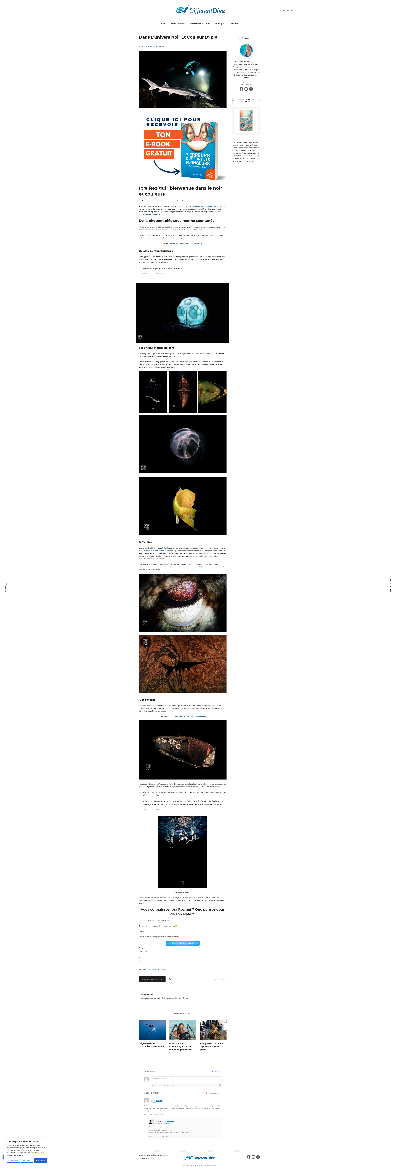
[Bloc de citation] (170, 1085)
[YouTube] (246, 89)
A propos (233, 24)
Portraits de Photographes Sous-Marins (187, 243)
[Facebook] (241, 89)
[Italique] (155, 1085)
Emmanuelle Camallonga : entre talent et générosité (180, 1046)
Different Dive (160, 1121)
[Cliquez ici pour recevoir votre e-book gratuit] (183, 148)
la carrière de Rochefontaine (201, 206)
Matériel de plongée (158, 969)
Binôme (143, 969)
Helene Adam (146, 995)
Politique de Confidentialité (209, 1165)
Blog (163, 24)
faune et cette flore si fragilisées (151, 551)
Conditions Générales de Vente (191, 1165)
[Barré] (161, 1085)
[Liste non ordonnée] (167, 1085)
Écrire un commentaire (152, 979)
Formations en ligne (200, 24)
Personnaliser (13, 1160)
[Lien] (173, 1085)
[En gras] (152, 1085)
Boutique (219, 24)
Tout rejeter (27, 1160)
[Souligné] (158, 1085)
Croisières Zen (178, 24)
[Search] (284, 10)
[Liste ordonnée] (164, 1085)
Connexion (217, 1072)
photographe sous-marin (162, 201)
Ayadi (167, 1123)
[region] (27, 1151)
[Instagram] (251, 89)
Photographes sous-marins (151, 47)
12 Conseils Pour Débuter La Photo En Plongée (188, 716)
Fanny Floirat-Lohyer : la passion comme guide (212, 1046)
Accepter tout (40, 1160)
